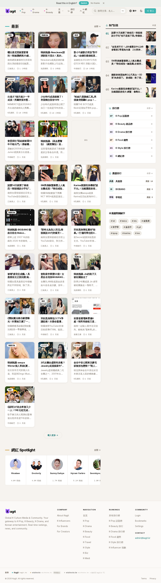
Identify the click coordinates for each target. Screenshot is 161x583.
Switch (84, 3)
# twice (123, 221)
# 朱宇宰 (115, 227)
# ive (137, 233)
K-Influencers (63, 521)
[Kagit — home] (10, 10)
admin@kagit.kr (142, 538)
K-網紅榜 (117, 156)
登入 (152, 11)
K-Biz (85, 553)
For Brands (62, 526)
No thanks (95, 3)
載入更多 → (53, 435)
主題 (59, 11)
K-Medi (86, 558)
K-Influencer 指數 (117, 547)
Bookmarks (140, 521)
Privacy (153, 578)
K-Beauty (49, 11)
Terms (144, 578)
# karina (126, 233)
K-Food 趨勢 (119, 140)
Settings (139, 526)
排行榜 (73, 11)
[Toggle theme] (141, 10)
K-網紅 (85, 11)
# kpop (114, 233)
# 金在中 (128, 227)
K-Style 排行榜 (120, 148)
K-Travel (87, 542)
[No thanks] (103, 3)
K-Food (86, 537)
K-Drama (36, 11)
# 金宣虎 (146, 221)
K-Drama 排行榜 (121, 132)
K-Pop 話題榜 (119, 116)
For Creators (63, 531)
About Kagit (63, 515)
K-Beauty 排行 (116, 526)
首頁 (85, 515)
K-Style (86, 547)
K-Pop (23, 11)
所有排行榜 (114, 515)
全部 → (97, 26)
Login (138, 515)
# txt (113, 221)
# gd (139, 227)
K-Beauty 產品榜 (121, 124)
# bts (134, 221)
